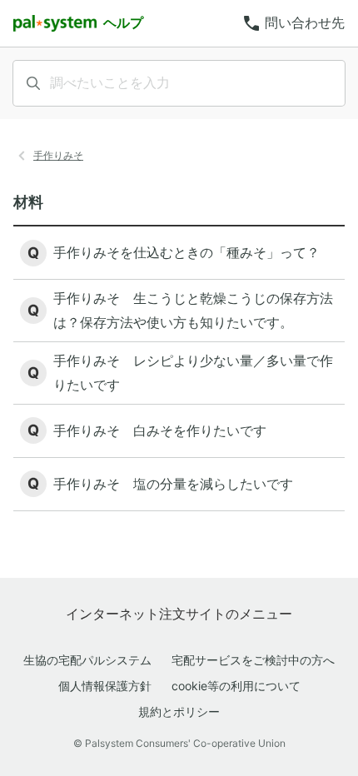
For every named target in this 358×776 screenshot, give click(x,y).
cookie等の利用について (236, 686)
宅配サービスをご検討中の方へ (253, 660)
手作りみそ (58, 155)
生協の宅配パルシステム (87, 660)
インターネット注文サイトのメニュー (179, 613)
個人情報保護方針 (105, 686)
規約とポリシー (179, 711)
